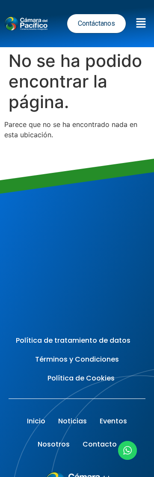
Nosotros (54, 444)
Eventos (113, 421)
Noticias (72, 421)
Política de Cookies (81, 378)
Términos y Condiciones (77, 359)
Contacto (100, 444)
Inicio (36, 421)
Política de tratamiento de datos (73, 340)
